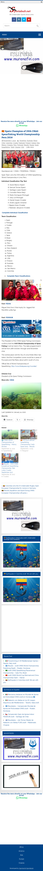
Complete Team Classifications (18, 276)
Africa (21, 847)
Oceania (10, 145)
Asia (21, 855)
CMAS (12, 380)
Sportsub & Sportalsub (26, 868)
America (21, 851)
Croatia (15, 143)
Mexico (4, 145)
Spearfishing (6, 147)
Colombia (9, 143)
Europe (21, 859)
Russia (32, 145)
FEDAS (8, 304)
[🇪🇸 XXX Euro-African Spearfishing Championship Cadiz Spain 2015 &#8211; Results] (28, 434)
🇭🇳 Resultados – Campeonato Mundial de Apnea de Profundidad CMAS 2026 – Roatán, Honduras (19, 708)
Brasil (35, 140)
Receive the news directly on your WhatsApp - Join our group (21, 122)
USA (22, 147)
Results (26, 145)
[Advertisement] (21, 97)
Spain (37, 145)
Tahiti (12, 147)
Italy (38, 143)
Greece (33, 143)
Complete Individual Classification (15, 213)
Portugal (20, 145)
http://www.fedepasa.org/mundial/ (24, 366)
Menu (2, 2)
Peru (15, 145)
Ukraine (17, 147)
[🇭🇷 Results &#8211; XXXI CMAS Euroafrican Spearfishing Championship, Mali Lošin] (10, 458)
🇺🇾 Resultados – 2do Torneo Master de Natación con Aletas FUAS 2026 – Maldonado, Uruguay (19, 722)
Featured (22, 143)
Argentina (23, 140)
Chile (3, 143)
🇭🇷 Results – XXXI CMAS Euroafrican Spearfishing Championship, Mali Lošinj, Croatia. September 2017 (10, 468)
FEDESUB (9, 317)
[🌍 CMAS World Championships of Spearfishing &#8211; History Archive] (10, 434)
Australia (30, 140)
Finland (28, 143)
